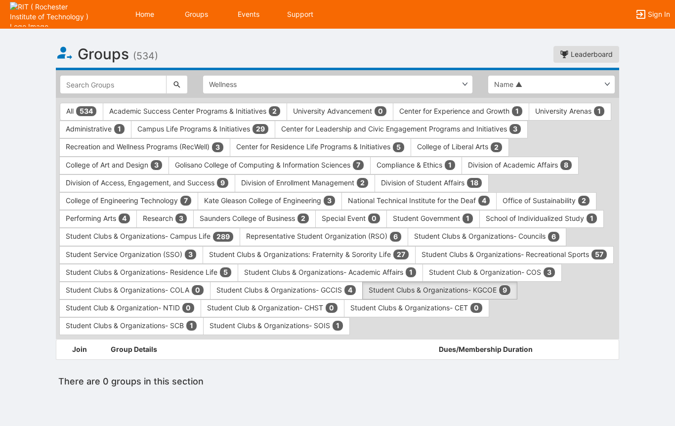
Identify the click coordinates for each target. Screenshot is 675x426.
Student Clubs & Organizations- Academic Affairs (328, 272)
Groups (196, 14)
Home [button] (144, 14)
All (79, 111)
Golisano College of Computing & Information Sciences (267, 165)
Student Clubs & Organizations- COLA (133, 290)
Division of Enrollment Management (303, 182)
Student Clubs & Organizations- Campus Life (148, 236)
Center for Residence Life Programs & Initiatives (318, 146)
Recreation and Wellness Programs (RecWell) (143, 146)
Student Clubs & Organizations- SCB (129, 325)
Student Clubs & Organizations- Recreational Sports (512, 254)
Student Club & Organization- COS (490, 272)
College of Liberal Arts (458, 146)
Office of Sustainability (544, 200)
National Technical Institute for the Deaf (417, 200)
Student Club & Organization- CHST (270, 307)
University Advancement (338, 111)
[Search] (177, 84)
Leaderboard (591, 54)
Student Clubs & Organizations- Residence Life (147, 272)
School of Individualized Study (539, 218)
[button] (50, 13)
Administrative (93, 129)
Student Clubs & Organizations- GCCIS (284, 290)
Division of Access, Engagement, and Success (145, 182)
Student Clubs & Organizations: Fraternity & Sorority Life (307, 254)
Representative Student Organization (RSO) (322, 236)
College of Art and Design (112, 165)
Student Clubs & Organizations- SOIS (274, 325)
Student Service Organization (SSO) (129, 254)
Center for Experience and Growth (459, 111)
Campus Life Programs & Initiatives (201, 129)
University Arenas (568, 111)
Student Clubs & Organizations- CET (414, 307)
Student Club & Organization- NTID (128, 307)
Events (248, 14)
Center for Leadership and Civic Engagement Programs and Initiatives (399, 129)
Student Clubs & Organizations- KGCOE (438, 290)
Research (163, 218)
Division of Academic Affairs (518, 165)
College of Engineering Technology (127, 200)
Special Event (349, 218)
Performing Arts (96, 218)
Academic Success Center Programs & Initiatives (193, 111)
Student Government (431, 218)
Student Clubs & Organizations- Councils (485, 236)
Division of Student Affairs (429, 182)
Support (300, 14)
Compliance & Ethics (414, 165)
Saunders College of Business (252, 218)
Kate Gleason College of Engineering (268, 200)
